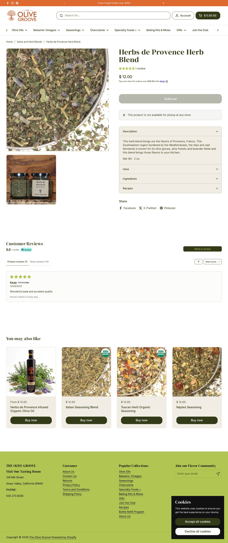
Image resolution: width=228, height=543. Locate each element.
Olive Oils (125, 471)
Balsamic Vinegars (130, 476)
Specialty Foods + (130, 489)
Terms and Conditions (76, 489)
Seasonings (126, 480)
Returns (67, 480)
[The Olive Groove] (22, 15)
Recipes (124, 507)
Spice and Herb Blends (29, 41)
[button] (208, 15)
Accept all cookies (197, 521)
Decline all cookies (198, 531)
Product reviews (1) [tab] (17, 261)
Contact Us (70, 476)
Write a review (202, 248)
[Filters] (198, 261)
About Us (68, 471)
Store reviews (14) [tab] (39, 261)
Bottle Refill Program (131, 511)
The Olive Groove (40, 537)
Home (9, 41)
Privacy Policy (71, 484)
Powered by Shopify (63, 537)
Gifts (122, 498)
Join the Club (127, 502)
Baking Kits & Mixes (131, 493)
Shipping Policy (72, 493)
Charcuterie (126, 484)
